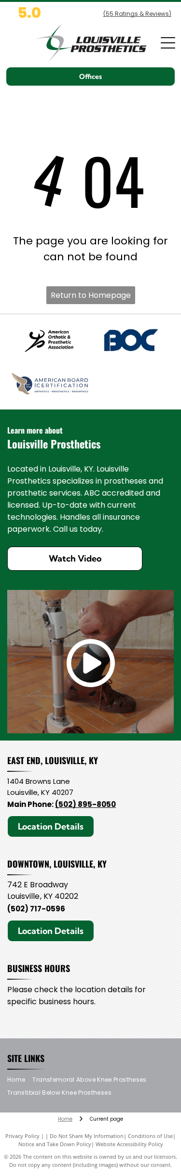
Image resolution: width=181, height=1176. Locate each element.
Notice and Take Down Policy (54, 1144)
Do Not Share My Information (87, 1135)
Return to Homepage (91, 295)
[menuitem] (19, 1080)
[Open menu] (168, 43)
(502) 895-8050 (85, 804)
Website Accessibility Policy (129, 1144)
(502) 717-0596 (36, 909)
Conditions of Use (150, 1135)
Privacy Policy (22, 1135)
